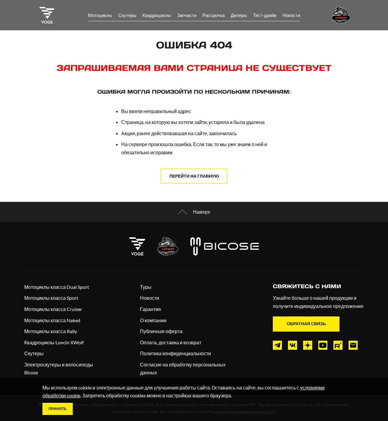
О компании (153, 320)
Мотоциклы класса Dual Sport (56, 287)
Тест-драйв (264, 15)
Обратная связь (306, 323)
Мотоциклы (100, 15)
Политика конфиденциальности (175, 353)
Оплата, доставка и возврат (170, 342)
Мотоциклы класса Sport (51, 298)
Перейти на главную (194, 176)
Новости (291, 15)
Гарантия (150, 309)
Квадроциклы (156, 15)
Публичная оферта (161, 331)
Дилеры (239, 15)
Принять (57, 408)
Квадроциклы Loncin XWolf (54, 342)
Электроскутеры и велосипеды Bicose (58, 369)
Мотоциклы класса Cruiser (53, 309)
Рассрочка (213, 15)
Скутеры (127, 15)
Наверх (201, 212)
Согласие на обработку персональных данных (183, 369)
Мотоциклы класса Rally (50, 331)
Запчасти (186, 15)
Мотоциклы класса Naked (52, 320)
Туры (146, 287)
